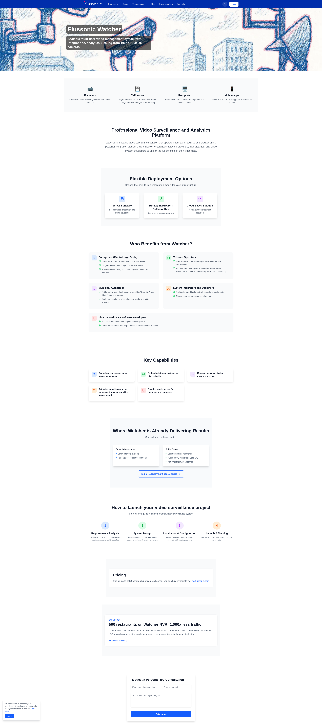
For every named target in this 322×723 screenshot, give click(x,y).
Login (233, 4)
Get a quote (161, 714)
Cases (125, 4)
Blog (153, 4)
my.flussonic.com (200, 581)
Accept (9, 716)
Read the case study (118, 640)
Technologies (138, 4)
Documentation (166, 4)
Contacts (181, 4)
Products (112, 4)
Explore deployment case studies (159, 474)
